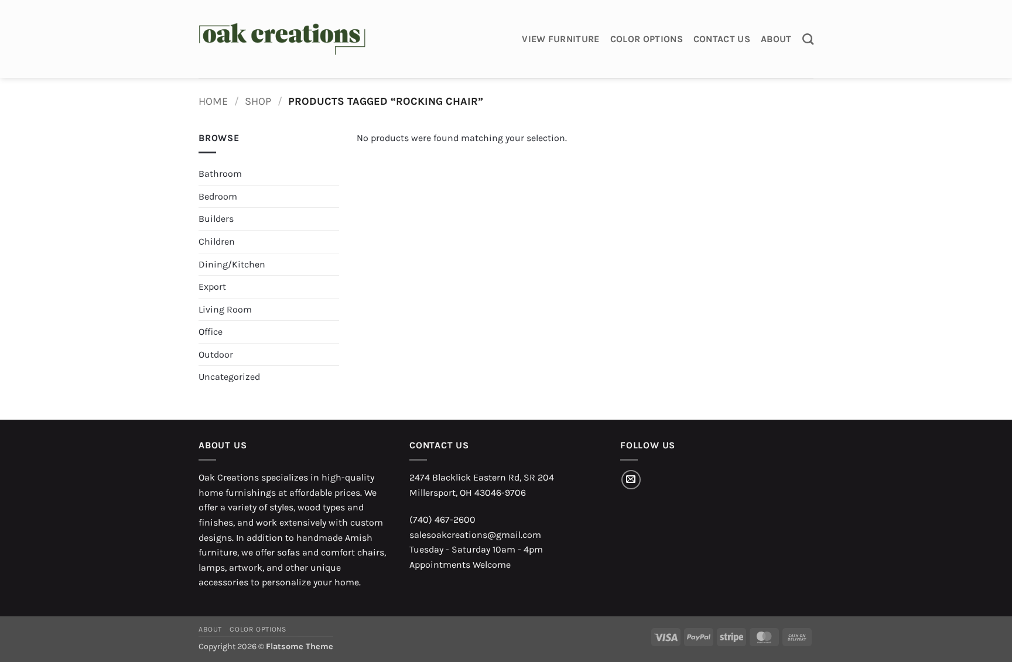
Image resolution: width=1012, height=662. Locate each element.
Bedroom (218, 196)
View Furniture (560, 38)
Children (217, 241)
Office (211, 331)
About (776, 38)
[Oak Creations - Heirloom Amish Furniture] (282, 39)
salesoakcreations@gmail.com (475, 534)
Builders (216, 218)
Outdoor (216, 354)
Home (213, 101)
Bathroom (220, 173)
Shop (258, 101)
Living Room (225, 309)
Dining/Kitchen (232, 264)
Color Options (646, 38)
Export (212, 286)
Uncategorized (229, 376)
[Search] (807, 39)
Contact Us (721, 38)
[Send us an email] (631, 479)
